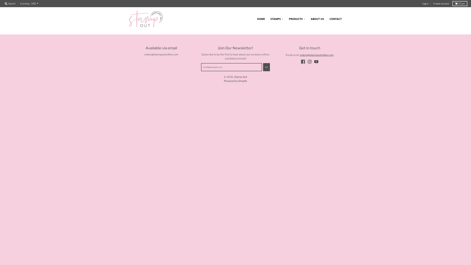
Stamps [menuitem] (275, 19)
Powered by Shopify (235, 80)
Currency (25, 3)
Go (266, 67)
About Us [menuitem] (317, 19)
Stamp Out (240, 76)
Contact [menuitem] (336, 19)
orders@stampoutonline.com (317, 54)
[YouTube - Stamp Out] (316, 61)
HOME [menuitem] (261, 19)
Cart (461, 3)
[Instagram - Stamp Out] (309, 61)
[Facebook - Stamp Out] (303, 61)
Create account (441, 3)
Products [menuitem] (296, 19)
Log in (425, 3)
